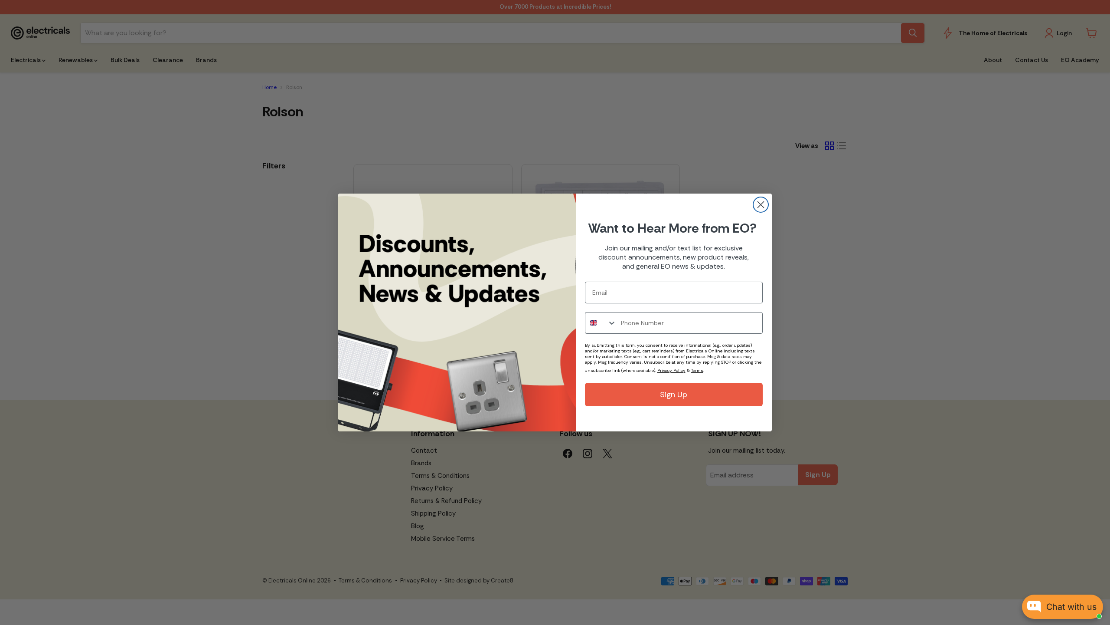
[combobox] (601, 322)
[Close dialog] (760, 204)
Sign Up (673, 394)
